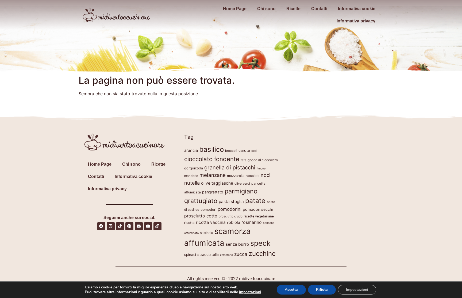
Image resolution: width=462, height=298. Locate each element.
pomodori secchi (258, 209)
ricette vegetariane (259, 216)
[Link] (157, 226)
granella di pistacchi (229, 167)
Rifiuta (322, 289)
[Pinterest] (129, 226)
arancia (191, 150)
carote (244, 150)
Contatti (319, 8)
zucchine (262, 253)
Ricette (293, 8)
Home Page (235, 8)
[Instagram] (111, 226)
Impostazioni (357, 289)
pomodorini (229, 209)
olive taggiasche (217, 183)
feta (243, 160)
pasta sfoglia (231, 201)
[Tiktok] (120, 226)
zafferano (226, 255)
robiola (233, 222)
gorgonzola (193, 168)
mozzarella (235, 176)
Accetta (291, 289)
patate (255, 201)
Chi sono (266, 8)
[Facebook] (101, 226)
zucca (240, 254)
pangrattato (212, 192)
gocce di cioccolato (263, 160)
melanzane (212, 175)
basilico (211, 149)
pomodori (208, 210)
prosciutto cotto (200, 215)
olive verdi (242, 183)
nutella (192, 183)
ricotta (189, 223)
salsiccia (206, 233)
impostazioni (250, 292)
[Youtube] (148, 226)
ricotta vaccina (211, 222)
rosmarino (251, 222)
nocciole (252, 176)
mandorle (191, 176)
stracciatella (208, 254)
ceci (254, 151)
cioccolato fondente (211, 158)
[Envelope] (139, 226)
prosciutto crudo (230, 216)
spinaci (190, 254)
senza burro (237, 244)
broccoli (231, 151)
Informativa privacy (356, 21)
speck (260, 243)
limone (261, 168)
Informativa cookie (356, 8)
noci (265, 175)
